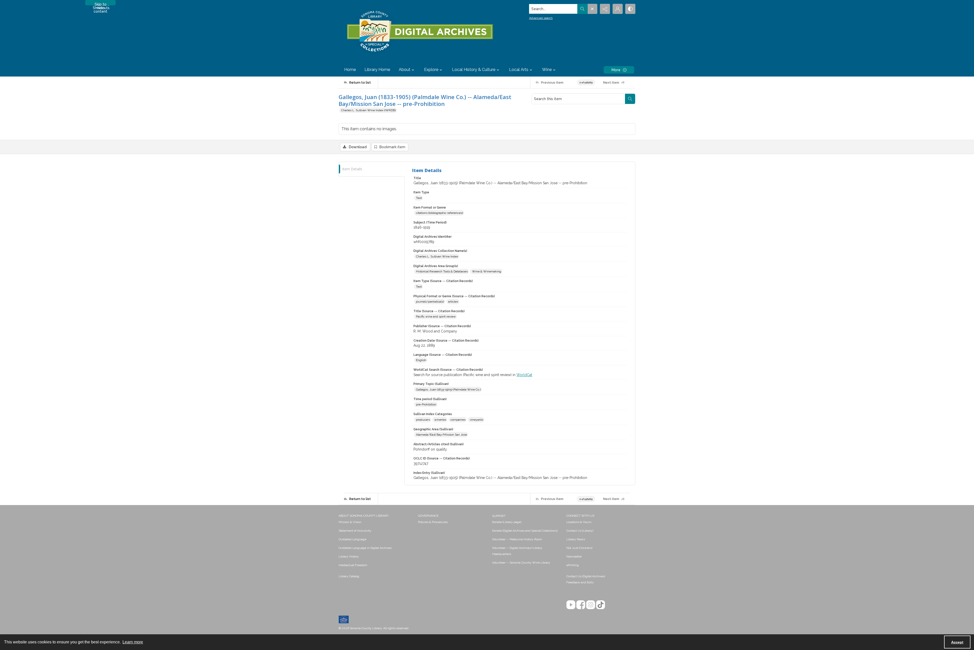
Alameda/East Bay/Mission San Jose (441, 434)
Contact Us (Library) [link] (579, 530)
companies (457, 419)
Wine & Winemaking (486, 271)
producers (423, 419)
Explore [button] (431, 69)
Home (350, 69)
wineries (440, 419)
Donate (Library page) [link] (506, 522)
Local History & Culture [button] (473, 69)
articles (453, 301)
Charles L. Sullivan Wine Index (437, 256)
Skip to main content (100, 3)
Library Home (377, 69)
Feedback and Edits (580, 582)
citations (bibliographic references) (439, 213)
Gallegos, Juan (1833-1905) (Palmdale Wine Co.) (448, 389)
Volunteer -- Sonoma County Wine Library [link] (521, 562)
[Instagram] (590, 604)
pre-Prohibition (426, 404)
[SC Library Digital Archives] (420, 31)
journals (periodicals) (430, 301)
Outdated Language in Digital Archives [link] (365, 548)
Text (419, 198)
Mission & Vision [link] (350, 522)
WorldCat (524, 375)
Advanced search (541, 18)
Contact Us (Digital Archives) (585, 576)
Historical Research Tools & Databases (442, 271)
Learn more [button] (133, 642)
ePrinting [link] (572, 565)
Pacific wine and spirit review (436, 316)
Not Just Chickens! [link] (579, 548)
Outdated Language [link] (352, 539)
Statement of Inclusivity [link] (355, 530)
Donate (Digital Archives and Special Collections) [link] (525, 530)
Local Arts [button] (518, 69)
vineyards (476, 419)
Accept (957, 642)
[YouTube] (570, 604)
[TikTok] (600, 604)
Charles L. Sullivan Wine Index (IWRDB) (368, 110)
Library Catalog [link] (349, 576)
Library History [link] (349, 556)
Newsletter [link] (574, 556)
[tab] (371, 169)
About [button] (404, 69)
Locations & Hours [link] (578, 522)
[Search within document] (630, 99)
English (421, 360)
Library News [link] (575, 539)
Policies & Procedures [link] (433, 522)
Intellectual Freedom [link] (353, 565)
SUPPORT (499, 516)
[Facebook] (580, 604)
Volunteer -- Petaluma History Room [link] (517, 539)
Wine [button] (547, 69)
